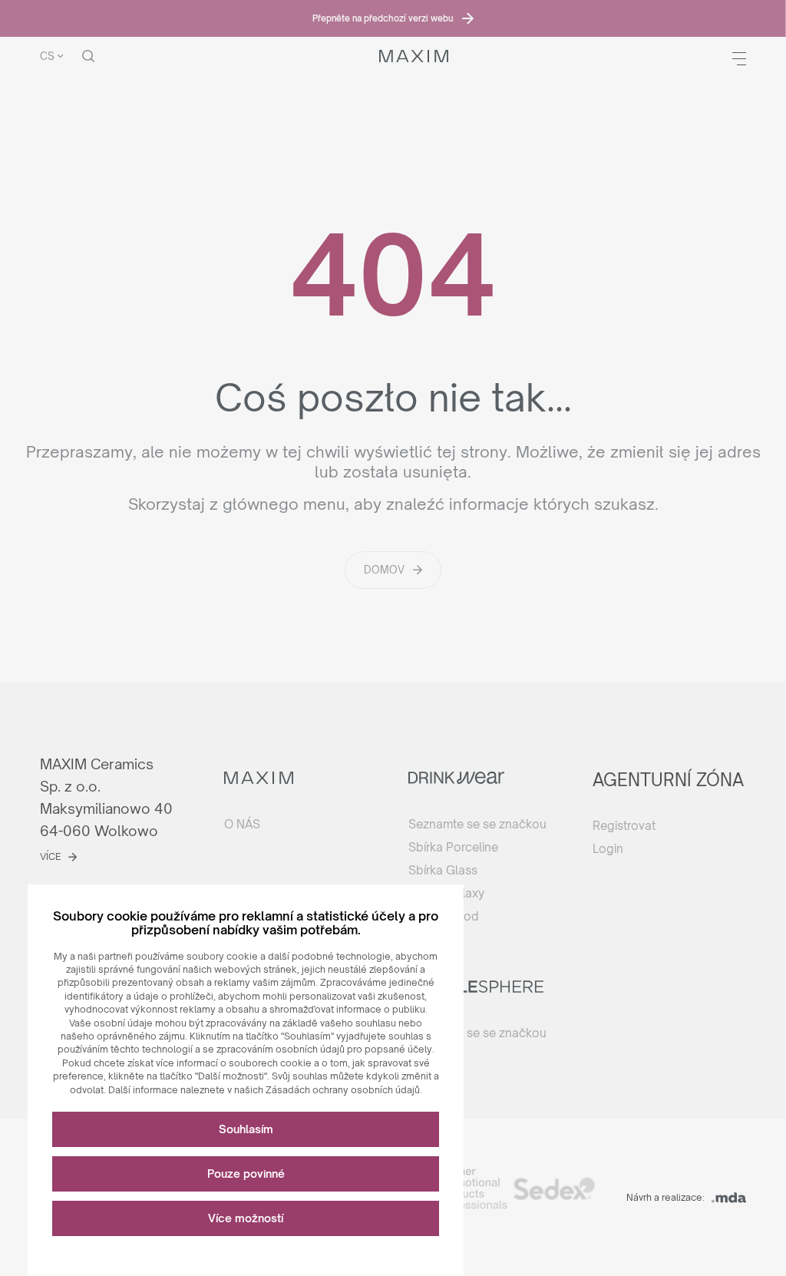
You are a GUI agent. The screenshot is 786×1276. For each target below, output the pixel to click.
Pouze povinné (246, 1173)
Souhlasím (246, 1129)
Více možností (245, 1218)
